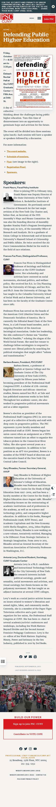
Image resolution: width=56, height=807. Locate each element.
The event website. (16, 151)
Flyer (9, 161)
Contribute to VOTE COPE (28, 734)
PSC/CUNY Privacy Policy (28, 779)
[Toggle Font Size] (53, 494)
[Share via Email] (30, 656)
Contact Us (41, 775)
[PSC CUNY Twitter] (25, 748)
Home (6, 29)
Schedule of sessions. (18, 156)
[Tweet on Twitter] (25, 656)
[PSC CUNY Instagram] (30, 748)
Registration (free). (16, 167)
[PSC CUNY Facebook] (20, 748)
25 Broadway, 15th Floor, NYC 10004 (28, 760)
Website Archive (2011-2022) (22, 775)
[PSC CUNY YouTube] (35, 748)
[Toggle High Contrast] (53, 487)
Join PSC (49, 19)
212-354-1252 (28, 764)
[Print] (35, 656)
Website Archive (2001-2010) (28, 771)
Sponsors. (12, 172)
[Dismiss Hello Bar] (53, 6)
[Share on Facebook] (20, 656)
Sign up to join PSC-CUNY (28, 724)
